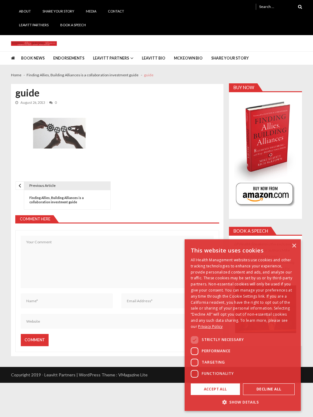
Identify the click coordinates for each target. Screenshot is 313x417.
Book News (33, 58)
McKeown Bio (188, 58)
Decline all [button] (268, 389)
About (25, 11)
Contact (116, 11)
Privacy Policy (210, 326)
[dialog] (243, 325)
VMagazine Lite (133, 374)
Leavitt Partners (34, 25)
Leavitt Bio (153, 58)
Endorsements (68, 58)
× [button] (294, 246)
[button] (243, 402)
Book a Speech (73, 25)
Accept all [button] (215, 389)
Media (91, 11)
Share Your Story (58, 11)
